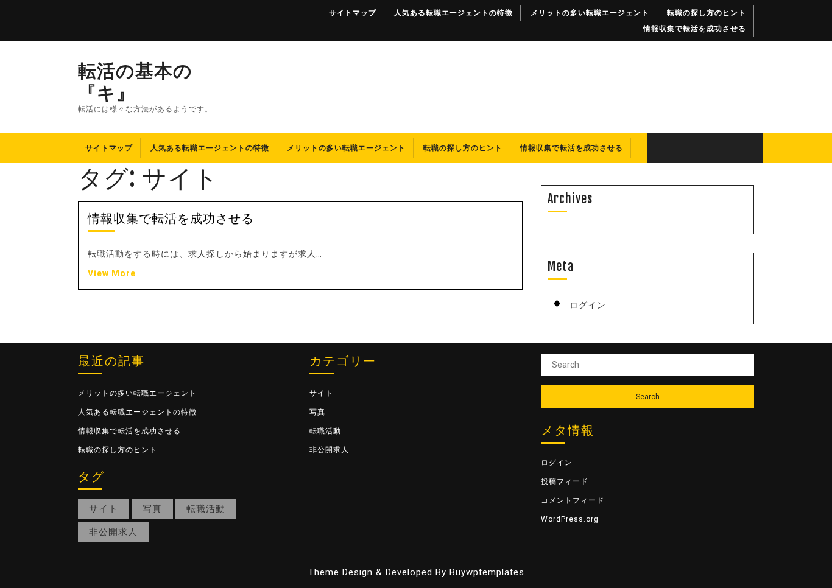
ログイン (587, 305)
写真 (152, 508)
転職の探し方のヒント (706, 13)
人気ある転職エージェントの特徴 (453, 13)
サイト (103, 508)
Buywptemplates (486, 572)
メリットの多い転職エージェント (590, 13)
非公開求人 (113, 532)
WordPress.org (570, 519)
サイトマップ (352, 13)
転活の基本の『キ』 (135, 81)
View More (112, 273)
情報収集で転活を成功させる (694, 28)
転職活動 (205, 508)
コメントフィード (572, 500)
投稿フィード (564, 481)
